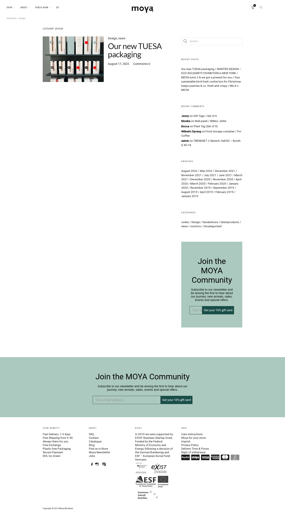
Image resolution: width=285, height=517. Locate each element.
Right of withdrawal (193, 452)
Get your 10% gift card (218, 310)
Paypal (185, 457)
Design (112, 38)
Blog (92, 445)
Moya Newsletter (99, 452)
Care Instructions (192, 434)
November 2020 (223, 179)
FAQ (91, 434)
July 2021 (210, 175)
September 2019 (223, 187)
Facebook (91, 463)
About (24, 7)
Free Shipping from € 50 (58, 437)
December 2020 (200, 179)
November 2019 (200, 187)
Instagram (98, 463)
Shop (10, 7)
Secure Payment (53, 452)
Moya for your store (193, 437)
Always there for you (55, 441)
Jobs (92, 456)
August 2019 (189, 192)
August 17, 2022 (118, 64)
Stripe (195, 457)
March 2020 (198, 183)
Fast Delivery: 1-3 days (57, 434)
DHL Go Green (51, 456)
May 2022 (206, 171)
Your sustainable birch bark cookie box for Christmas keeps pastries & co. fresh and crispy (211, 81)
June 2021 (225, 175)
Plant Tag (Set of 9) (206, 126)
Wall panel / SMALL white (210, 121)
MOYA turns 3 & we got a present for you (206, 77)
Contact (94, 437)
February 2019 (224, 192)
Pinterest (105, 463)
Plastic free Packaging (57, 448)
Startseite (11, 18)
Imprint (185, 441)
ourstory (195, 226)
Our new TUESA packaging (135, 50)
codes (185, 222)
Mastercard (225, 457)
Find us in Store (98, 448)
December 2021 (225, 171)
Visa (205, 457)
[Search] (261, 8)
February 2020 (217, 183)
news (121, 38)
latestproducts (230, 222)
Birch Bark (41, 7)
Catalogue (95, 441)
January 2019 (189, 196)
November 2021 (191, 175)
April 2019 (206, 192)
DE (57, 7)
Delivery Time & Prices (195, 448)
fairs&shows (210, 222)
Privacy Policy (190, 445)
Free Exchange (52, 445)
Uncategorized (212, 226)
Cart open (247, 8)
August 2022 (189, 171)
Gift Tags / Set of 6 (205, 116)
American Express (215, 457)
